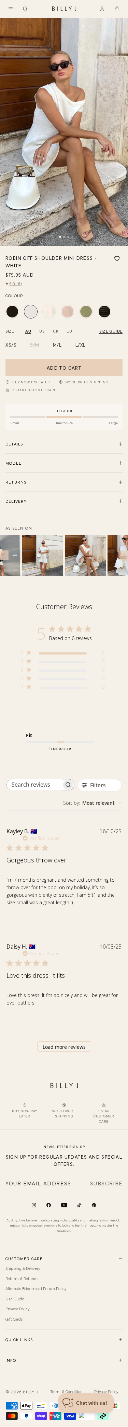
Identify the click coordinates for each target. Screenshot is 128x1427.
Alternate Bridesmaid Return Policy (36, 1288)
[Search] (25, 8)
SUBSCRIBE (106, 1183)
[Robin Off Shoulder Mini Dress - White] (31, 311)
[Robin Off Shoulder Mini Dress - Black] (12, 311)
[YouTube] (64, 1205)
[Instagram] (34, 1205)
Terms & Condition (66, 1391)
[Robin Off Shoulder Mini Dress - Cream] (49, 311)
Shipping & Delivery (22, 1268)
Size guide (111, 331)
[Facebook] (48, 1205)
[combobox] (92, 803)
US (41, 331)
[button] (10, 9)
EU (69, 331)
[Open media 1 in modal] (64, 132)
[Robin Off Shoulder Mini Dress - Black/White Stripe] (104, 311)
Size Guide (14, 1298)
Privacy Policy (17, 1308)
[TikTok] (79, 1205)
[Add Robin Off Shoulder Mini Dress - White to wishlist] (117, 258)
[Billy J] (64, 9)
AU (28, 331)
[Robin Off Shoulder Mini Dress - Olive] (86, 311)
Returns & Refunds (21, 1278)
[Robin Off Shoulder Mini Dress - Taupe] (67, 311)
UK (55, 331)
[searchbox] (34, 784)
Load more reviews (64, 1047)
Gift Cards (14, 1319)
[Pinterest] (94, 1205)
